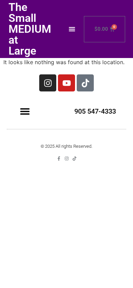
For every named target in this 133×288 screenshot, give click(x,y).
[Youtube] (66, 82)
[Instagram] (47, 82)
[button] (72, 29)
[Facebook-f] (59, 158)
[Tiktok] (85, 82)
